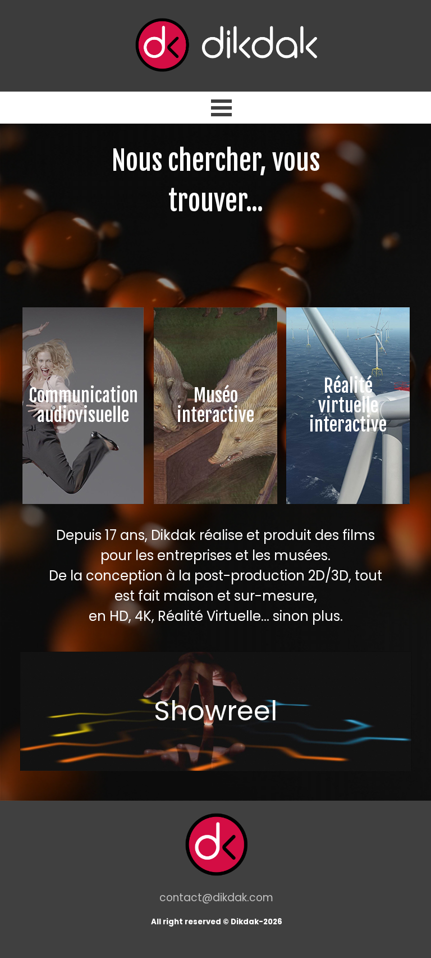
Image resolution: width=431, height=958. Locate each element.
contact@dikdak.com (216, 897)
